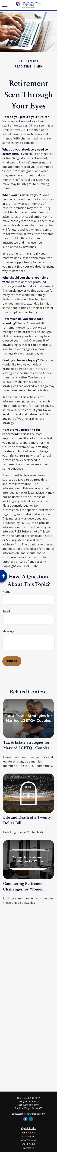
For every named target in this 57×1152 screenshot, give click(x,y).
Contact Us (28, 1147)
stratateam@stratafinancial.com (28, 1113)
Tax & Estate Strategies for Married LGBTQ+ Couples (26, 745)
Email (6, 611)
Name (6, 591)
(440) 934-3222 (32, 1098)
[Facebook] (25, 1119)
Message (8, 631)
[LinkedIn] (31, 1119)
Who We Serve (28, 1140)
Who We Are (28, 1132)
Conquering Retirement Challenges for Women (24, 886)
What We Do (28, 1136)
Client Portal (28, 1144)
